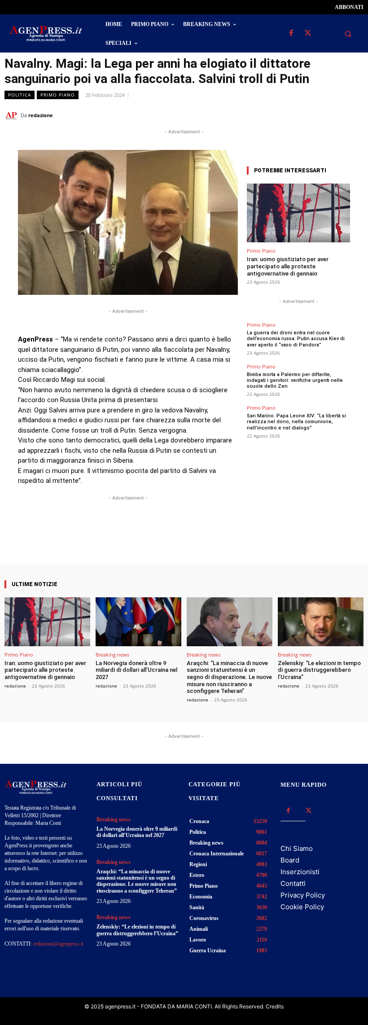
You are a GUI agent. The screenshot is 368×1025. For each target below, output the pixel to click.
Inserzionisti (300, 871)
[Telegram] (355, 115)
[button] (348, 33)
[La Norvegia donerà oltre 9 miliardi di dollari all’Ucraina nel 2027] (138, 621)
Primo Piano (57, 95)
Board (289, 860)
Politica (19, 95)
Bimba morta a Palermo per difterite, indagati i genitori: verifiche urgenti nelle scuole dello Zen (295, 380)
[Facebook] (291, 33)
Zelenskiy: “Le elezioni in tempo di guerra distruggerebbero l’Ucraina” (319, 670)
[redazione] (12, 115)
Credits (275, 1006)
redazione (40, 115)
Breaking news (112, 654)
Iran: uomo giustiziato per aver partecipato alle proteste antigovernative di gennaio (288, 266)
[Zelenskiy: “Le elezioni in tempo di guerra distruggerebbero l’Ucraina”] (321, 621)
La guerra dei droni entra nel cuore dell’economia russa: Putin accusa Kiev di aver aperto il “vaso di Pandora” (296, 338)
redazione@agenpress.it (58, 944)
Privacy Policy (302, 895)
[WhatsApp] (313, 115)
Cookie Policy (302, 906)
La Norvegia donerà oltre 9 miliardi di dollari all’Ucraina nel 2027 (136, 670)
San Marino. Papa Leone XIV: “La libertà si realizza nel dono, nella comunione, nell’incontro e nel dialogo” (296, 421)
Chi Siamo (296, 848)
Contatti (293, 883)
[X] (308, 33)
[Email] (334, 115)
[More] (208, 539)
